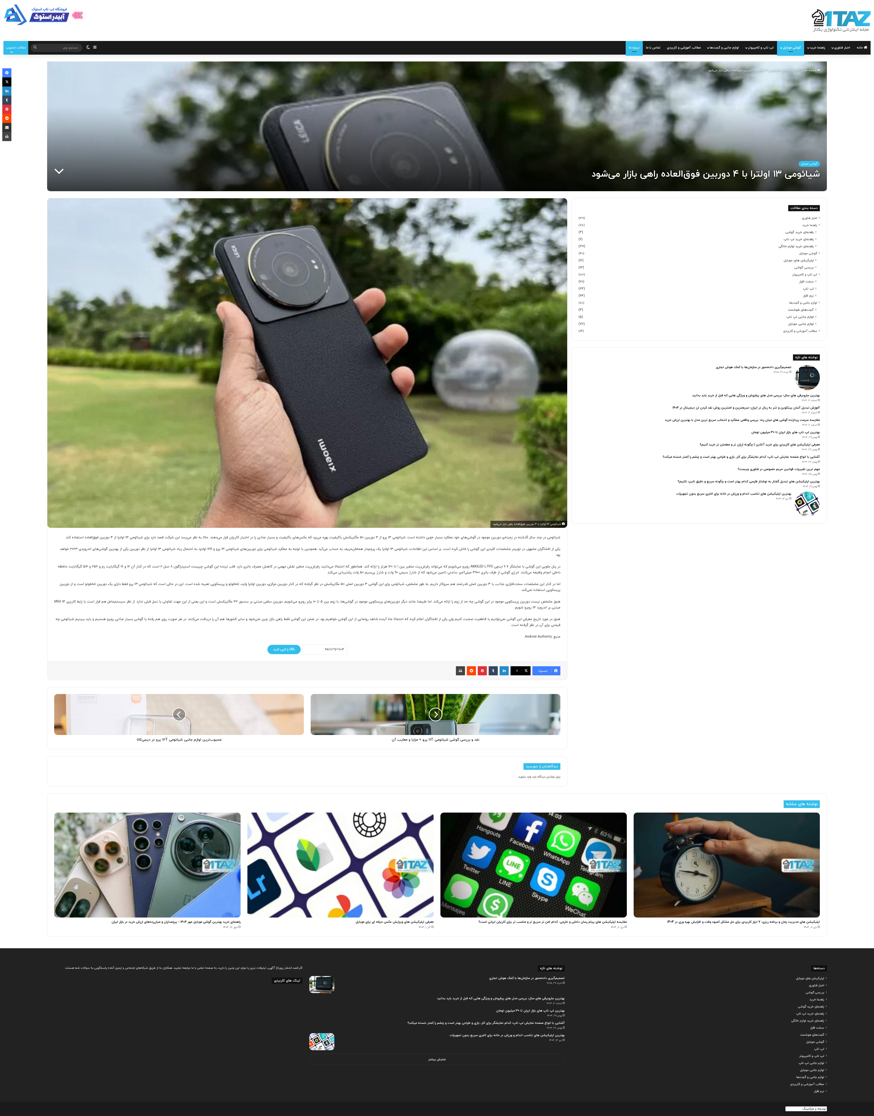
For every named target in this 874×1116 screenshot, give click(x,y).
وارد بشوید (524, 777)
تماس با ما (653, 48)
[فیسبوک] (6, 72)
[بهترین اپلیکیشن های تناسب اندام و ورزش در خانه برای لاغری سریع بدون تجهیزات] (807, 504)
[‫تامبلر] (493, 670)
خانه (860, 48)
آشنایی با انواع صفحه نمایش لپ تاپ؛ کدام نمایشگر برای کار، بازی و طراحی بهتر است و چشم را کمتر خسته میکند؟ (741, 457)
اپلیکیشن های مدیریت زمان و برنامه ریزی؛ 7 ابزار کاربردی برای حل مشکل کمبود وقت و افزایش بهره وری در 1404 (743, 922)
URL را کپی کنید (284, 649)
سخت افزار (806, 281)
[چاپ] (460, 670)
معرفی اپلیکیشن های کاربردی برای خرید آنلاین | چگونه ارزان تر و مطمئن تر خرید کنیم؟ (760, 444)
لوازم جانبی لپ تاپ (800, 317)
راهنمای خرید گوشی (799, 232)
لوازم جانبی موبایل (801, 324)
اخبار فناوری (842, 48)
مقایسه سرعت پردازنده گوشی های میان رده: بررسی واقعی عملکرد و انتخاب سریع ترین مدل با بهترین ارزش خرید (742, 420)
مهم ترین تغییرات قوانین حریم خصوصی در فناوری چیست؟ (779, 469)
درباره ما (634, 48)
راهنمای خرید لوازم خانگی (796, 246)
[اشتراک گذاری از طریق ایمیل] (6, 127)
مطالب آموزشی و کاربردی (684, 48)
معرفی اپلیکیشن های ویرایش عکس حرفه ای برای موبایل (395, 922)
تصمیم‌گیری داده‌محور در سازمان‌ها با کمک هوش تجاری (753, 367)
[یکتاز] (841, 20)
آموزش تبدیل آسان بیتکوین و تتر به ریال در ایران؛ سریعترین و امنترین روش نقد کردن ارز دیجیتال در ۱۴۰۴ (746, 408)
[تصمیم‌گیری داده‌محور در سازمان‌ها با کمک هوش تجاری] (807, 377)
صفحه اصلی (809, 71)
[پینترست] (482, 670)
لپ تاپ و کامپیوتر (761, 48)
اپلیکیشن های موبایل (799, 260)
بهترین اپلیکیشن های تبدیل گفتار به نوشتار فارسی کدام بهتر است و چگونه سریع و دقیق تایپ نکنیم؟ (749, 481)
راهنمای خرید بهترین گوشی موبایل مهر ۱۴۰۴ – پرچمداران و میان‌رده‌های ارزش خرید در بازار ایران (176, 922)
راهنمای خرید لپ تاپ (799, 239)
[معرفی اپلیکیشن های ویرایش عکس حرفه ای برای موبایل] (340, 865)
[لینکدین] (504, 670)
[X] (6, 81)
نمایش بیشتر (437, 1060)
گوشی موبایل (792, 48)
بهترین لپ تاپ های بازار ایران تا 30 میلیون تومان (785, 432)
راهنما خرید (817, 48)
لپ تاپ (808, 288)
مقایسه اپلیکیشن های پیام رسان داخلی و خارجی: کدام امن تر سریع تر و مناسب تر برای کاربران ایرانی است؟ (552, 922)
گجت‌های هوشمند (801, 310)
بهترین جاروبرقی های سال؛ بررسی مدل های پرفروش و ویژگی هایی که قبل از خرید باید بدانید (756, 395)
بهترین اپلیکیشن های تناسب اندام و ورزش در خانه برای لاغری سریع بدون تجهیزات (733, 494)
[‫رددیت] (471, 670)
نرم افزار (808, 295)
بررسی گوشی (804, 267)
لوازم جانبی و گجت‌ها (724, 48)
